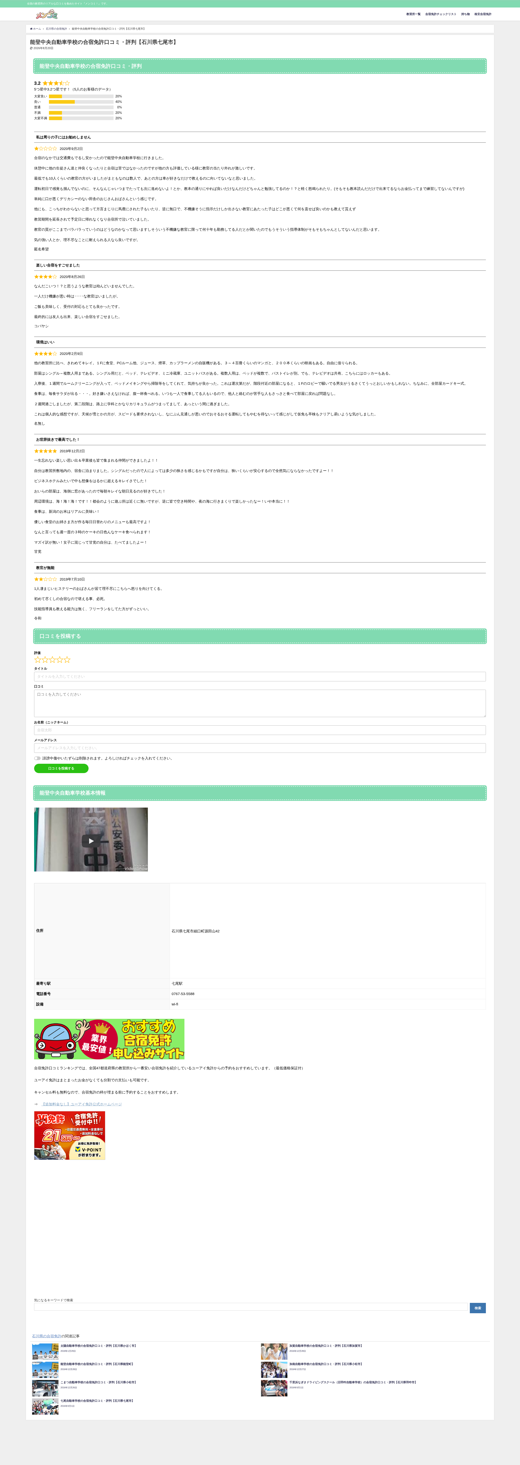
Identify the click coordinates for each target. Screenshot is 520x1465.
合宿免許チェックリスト (441, 14)
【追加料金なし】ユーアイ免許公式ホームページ (81, 1104)
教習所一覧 (413, 14)
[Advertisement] (156, 1230)
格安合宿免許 (483, 14)
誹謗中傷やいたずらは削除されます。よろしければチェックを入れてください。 (108, 758)
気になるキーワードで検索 (53, 1300)
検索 (478, 1308)
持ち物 (465, 14)
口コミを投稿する (61, 768)
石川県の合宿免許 (46, 1336)
